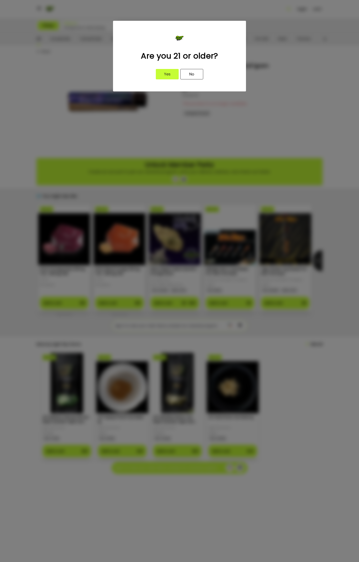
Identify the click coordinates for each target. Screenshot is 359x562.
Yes (167, 74)
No (191, 74)
